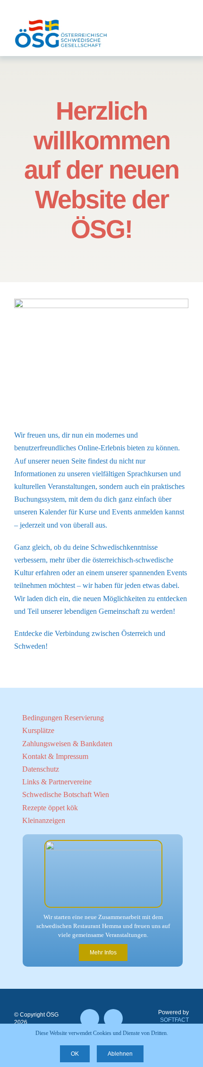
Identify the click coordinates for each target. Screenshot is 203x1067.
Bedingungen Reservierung (63, 718)
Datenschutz (40, 769)
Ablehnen (120, 1054)
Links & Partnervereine (57, 782)
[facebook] (89, 1018)
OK (75, 1054)
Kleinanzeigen (43, 820)
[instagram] (113, 1018)
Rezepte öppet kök (50, 808)
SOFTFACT (174, 1020)
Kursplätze (38, 730)
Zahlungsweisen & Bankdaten (67, 744)
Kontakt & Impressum (55, 756)
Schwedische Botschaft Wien (65, 794)
